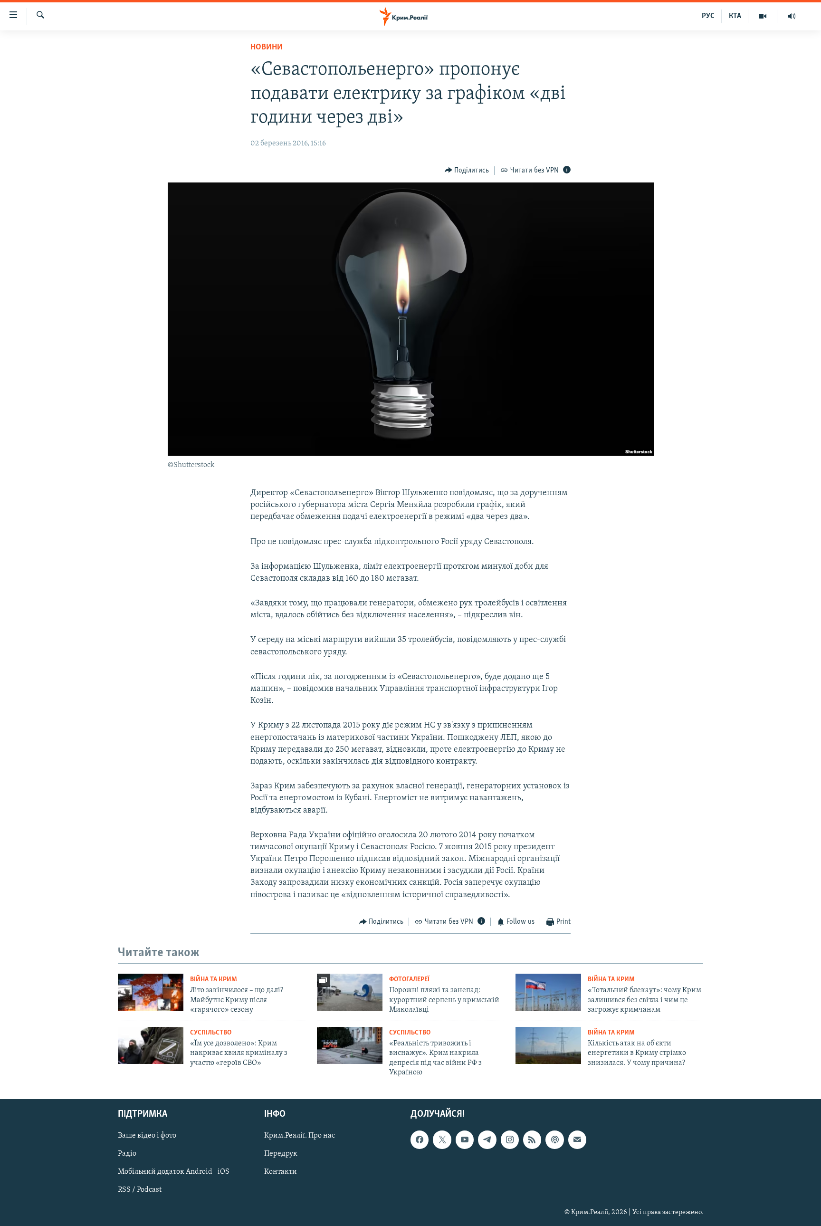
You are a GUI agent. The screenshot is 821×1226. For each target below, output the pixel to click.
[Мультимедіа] (762, 16)
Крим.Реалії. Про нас (299, 1136)
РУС (708, 16)
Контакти (280, 1172)
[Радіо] (791, 16)
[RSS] (532, 1140)
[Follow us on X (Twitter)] (442, 1140)
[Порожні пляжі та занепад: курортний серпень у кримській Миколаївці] (349, 992)
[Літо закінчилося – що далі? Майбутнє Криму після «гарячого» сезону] (150, 992)
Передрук (280, 1154)
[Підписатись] (577, 1140)
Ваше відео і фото (147, 1136)
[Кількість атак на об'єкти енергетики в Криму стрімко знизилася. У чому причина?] (548, 1045)
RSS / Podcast (140, 1190)
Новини (266, 47)
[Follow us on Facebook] (419, 1140)
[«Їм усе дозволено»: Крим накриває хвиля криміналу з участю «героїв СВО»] (150, 1045)
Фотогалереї (409, 979)
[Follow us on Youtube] (465, 1140)
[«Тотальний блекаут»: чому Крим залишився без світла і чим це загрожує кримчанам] (548, 992)
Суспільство (210, 1032)
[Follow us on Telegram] (487, 1140)
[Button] (467, 170)
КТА (735, 16)
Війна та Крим (213, 979)
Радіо (127, 1154)
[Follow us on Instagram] (510, 1140)
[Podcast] (554, 1140)
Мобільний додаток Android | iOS (173, 1172)
